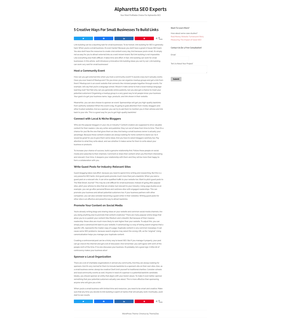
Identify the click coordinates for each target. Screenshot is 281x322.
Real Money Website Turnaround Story (187, 36)
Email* (173, 55)
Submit (176, 79)
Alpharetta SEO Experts (140, 9)
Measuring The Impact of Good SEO (186, 40)
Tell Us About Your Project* (182, 63)
